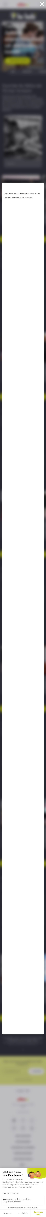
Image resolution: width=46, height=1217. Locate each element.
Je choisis (23, 1213)
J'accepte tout (38, 1213)
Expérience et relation (13, 1202)
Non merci (7, 1213)
